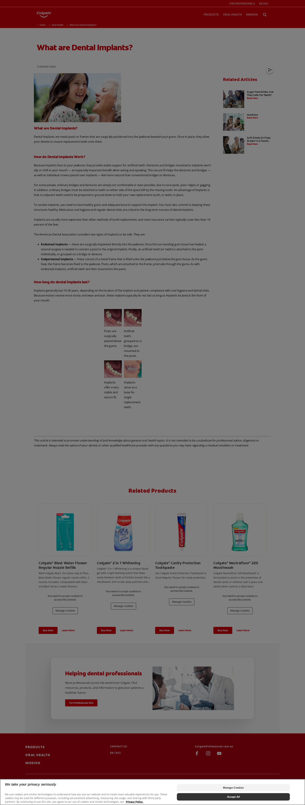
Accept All (233, 796)
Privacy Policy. (134, 801)
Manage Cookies (233, 787)
